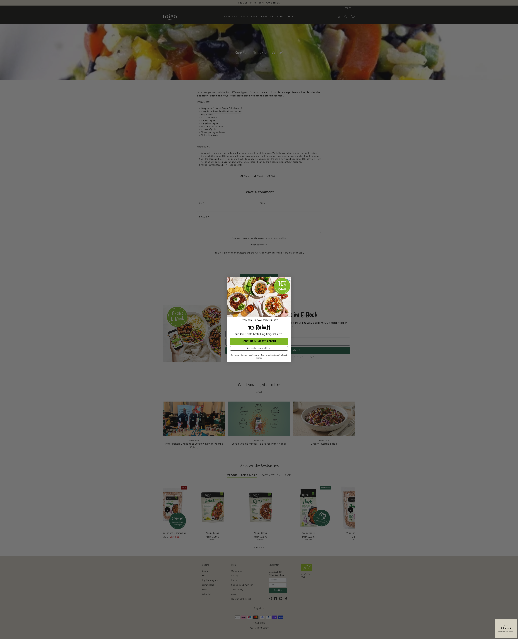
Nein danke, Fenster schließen (259, 348)
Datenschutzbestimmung (250, 355)
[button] (506, 628)
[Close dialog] (289, 279)
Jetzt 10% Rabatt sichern (259, 341)
